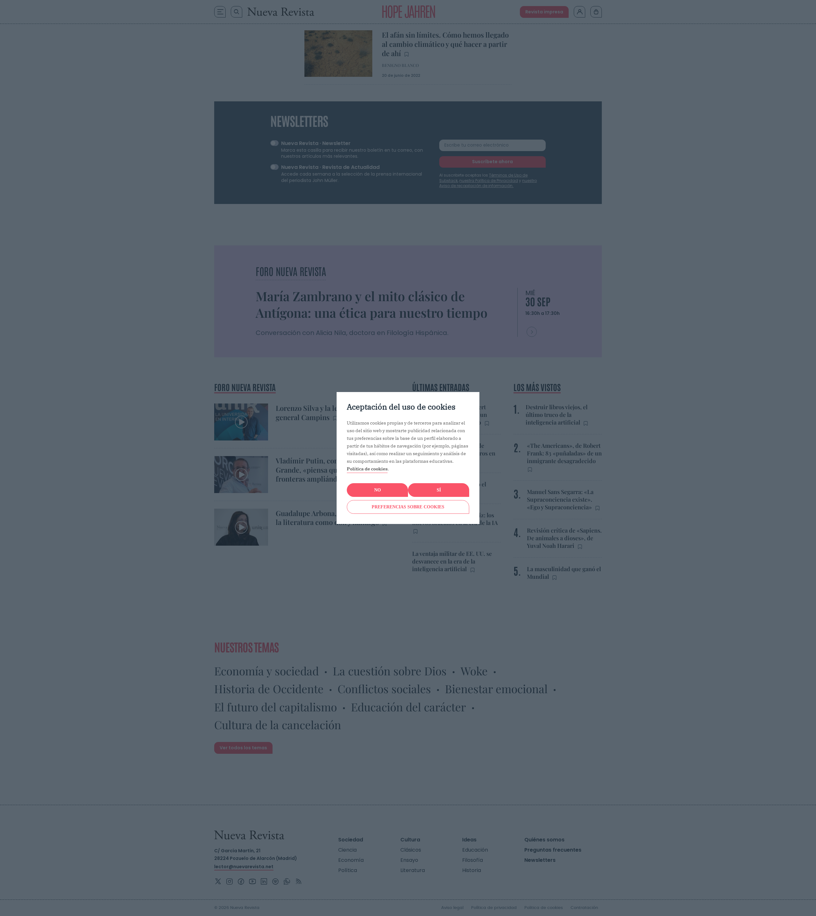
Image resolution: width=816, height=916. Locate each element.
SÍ (439, 490)
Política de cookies (367, 469)
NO (377, 490)
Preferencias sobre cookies (408, 507)
